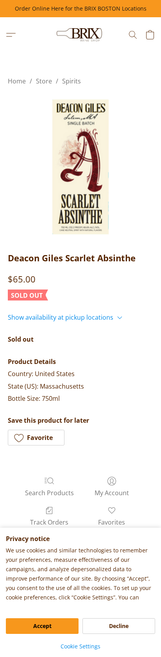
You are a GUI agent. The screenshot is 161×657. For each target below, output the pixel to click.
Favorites (111, 522)
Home (17, 81)
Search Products (49, 493)
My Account (112, 493)
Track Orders (49, 522)
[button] (81, 34)
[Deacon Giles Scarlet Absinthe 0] (80, 167)
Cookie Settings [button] (80, 646)
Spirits (71, 81)
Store (44, 81)
